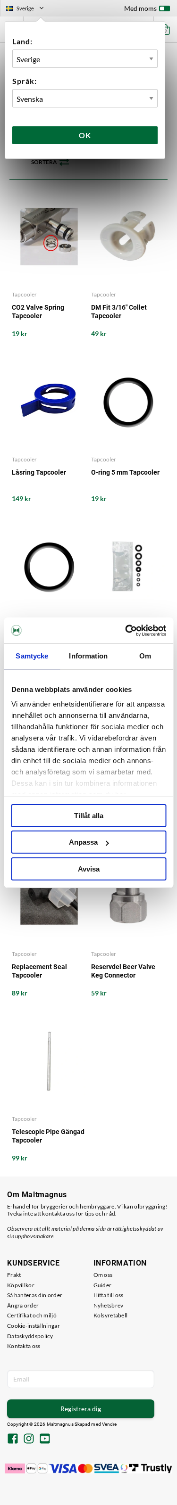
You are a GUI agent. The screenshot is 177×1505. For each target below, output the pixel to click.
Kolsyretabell (110, 1315)
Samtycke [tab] (32, 656)
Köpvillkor (20, 1285)
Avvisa (89, 869)
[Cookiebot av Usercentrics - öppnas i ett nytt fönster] (126, 631)
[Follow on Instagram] (29, 1439)
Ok (85, 135)
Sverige (28, 9)
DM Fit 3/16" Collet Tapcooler (119, 312)
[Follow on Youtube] (45, 1439)
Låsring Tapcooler (39, 472)
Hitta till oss (108, 1295)
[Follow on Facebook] (13, 1439)
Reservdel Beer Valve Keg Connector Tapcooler (123, 971)
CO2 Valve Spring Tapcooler (38, 312)
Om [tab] (145, 656)
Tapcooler (24, 294)
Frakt (14, 1274)
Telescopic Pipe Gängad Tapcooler (48, 1136)
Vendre (109, 1424)
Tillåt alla (88, 816)
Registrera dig (80, 1409)
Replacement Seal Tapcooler (39, 971)
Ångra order (23, 1305)
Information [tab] (88, 656)
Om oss (103, 1274)
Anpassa (83, 842)
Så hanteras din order (34, 1295)
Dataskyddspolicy (30, 1336)
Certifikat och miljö (32, 1315)
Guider (102, 1285)
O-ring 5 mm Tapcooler (125, 472)
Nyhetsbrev (108, 1305)
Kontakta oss (24, 1345)
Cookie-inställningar (33, 1325)
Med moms (140, 8)
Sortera (44, 161)
